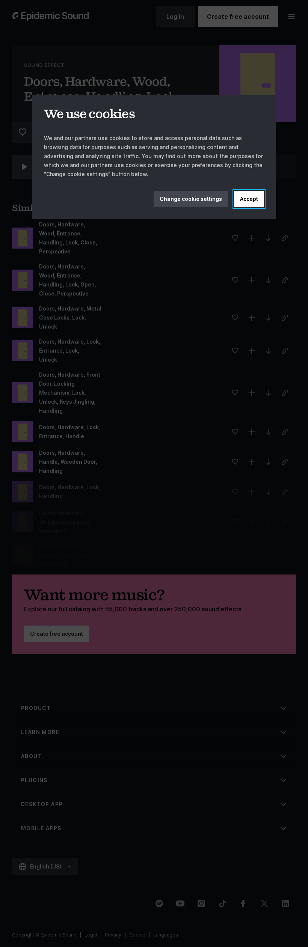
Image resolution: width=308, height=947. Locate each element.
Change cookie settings (191, 199)
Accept (249, 199)
